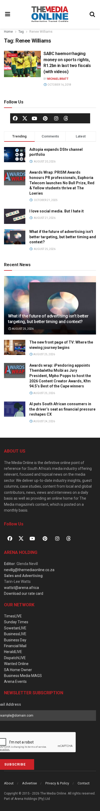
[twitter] (25, 118)
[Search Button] (92, 14)
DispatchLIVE (15, 658)
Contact (84, 783)
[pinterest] (45, 118)
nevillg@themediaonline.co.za (29, 570)
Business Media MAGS (23, 676)
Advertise (29, 783)
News (12, 55)
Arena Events (15, 681)
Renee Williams (41, 32)
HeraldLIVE (13, 652)
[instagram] (56, 118)
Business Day (15, 640)
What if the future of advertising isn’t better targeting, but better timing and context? (62, 236)
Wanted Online (16, 664)
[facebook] (15, 118)
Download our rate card (23, 593)
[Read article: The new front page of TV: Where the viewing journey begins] (14, 347)
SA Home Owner (18, 670)
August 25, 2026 (22, 328)
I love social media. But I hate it (56, 211)
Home (8, 32)
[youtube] (34, 118)
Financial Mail (15, 646)
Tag (21, 32)
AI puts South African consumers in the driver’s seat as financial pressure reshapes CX (62, 409)
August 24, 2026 (44, 421)
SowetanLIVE (15, 628)
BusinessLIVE (15, 634)
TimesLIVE (13, 616)
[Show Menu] (7, 14)
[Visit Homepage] (50, 14)
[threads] (66, 118)
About (9, 783)
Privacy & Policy (57, 783)
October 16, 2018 (59, 84)
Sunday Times (16, 622)
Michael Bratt (58, 78)
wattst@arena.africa (21, 588)
